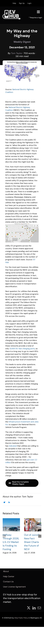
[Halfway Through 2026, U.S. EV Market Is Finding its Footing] (11, 524)
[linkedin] (34, 607)
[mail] (39, 607)
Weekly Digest (22, 41)
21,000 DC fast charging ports (22, 348)
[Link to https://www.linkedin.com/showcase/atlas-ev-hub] (9, 502)
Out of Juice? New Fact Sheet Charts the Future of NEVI (31, 542)
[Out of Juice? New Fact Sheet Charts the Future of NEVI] (32, 524)
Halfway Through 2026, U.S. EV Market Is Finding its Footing (11, 542)
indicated (13, 446)
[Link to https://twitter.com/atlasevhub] (4, 502)
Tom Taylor (16, 53)
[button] (4, 536)
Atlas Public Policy (21, 618)
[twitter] (28, 607)
